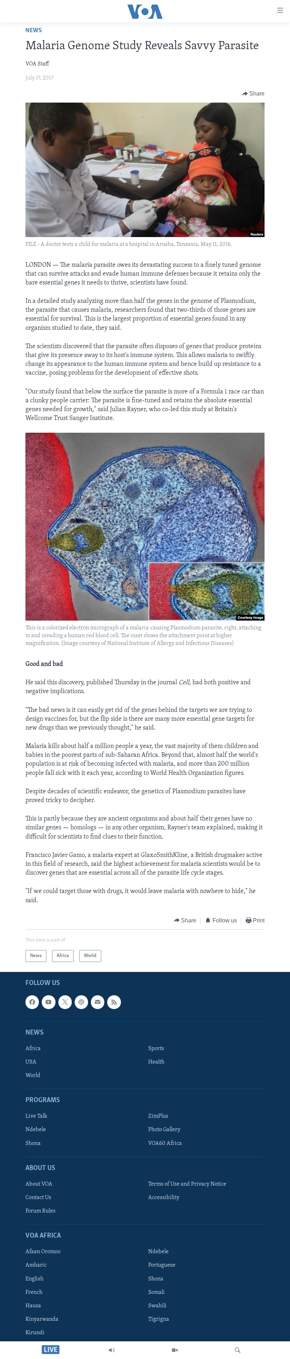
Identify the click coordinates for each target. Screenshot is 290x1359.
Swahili (157, 1306)
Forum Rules (40, 1211)
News (33, 31)
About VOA (38, 1184)
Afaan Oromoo (42, 1252)
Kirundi (35, 1333)
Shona (33, 1143)
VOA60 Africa (165, 1143)
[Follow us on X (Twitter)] (65, 1002)
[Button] (253, 93)
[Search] (237, 1350)
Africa (33, 1049)
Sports (156, 1049)
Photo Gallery (164, 1130)
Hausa (33, 1306)
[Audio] (111, 1350)
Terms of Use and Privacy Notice (187, 1184)
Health (156, 1062)
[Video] (174, 1350)
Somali (156, 1292)
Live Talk (36, 1116)
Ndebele (35, 1130)
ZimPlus (158, 1116)
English (34, 1279)
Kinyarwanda (41, 1319)
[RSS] (114, 1002)
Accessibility (163, 1197)
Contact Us (38, 1197)
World (32, 1075)
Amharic (36, 1265)
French (33, 1292)
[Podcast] (81, 1002)
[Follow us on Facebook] (32, 1002)
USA (30, 1062)
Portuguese (161, 1265)
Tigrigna (158, 1319)
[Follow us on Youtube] (48, 1002)
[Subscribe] (97, 1002)
